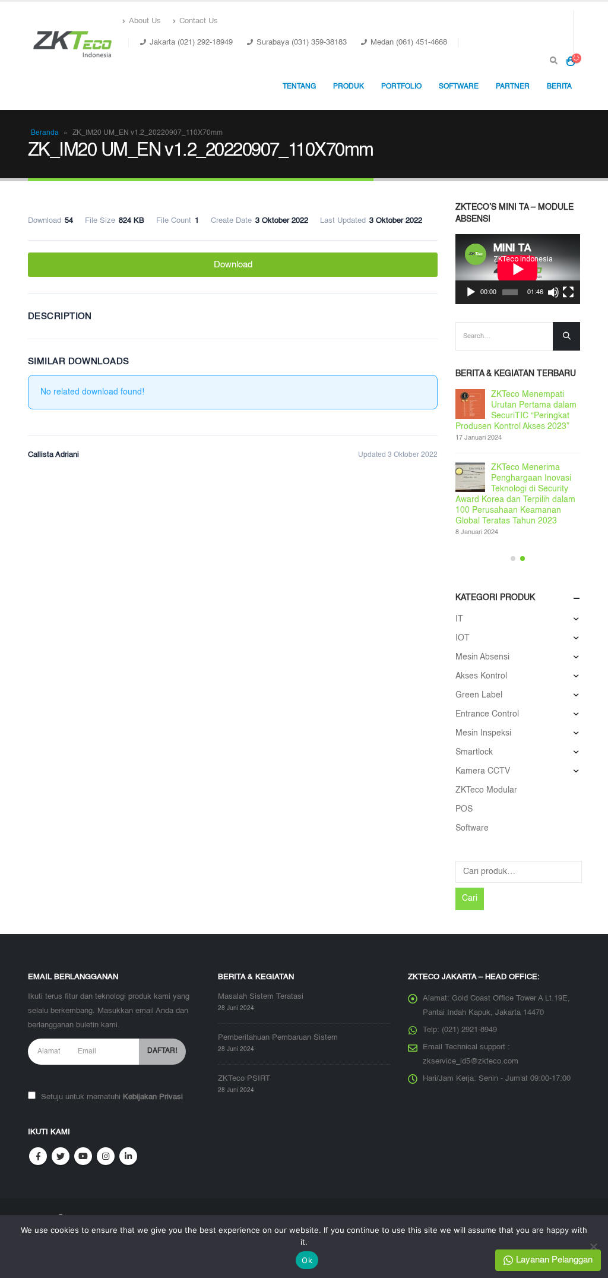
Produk (348, 86)
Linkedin (128, 1156)
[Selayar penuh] (568, 292)
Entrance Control (487, 714)
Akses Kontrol (481, 676)
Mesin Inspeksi (483, 733)
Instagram (106, 1156)
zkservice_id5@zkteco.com (470, 1061)
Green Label (478, 695)
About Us (145, 21)
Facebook (38, 1156)
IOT (462, 638)
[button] (513, 558)
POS (464, 809)
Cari (469, 898)
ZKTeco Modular (486, 790)
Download (233, 264)
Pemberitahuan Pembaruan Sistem (278, 1038)
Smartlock (474, 752)
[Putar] (471, 292)
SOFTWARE (459, 86)
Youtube (83, 1156)
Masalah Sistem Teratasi (260, 997)
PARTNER (513, 86)
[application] (517, 269)
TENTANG (299, 86)
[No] (593, 1246)
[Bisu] (553, 292)
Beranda (45, 133)
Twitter (60, 1156)
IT (459, 619)
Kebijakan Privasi (153, 1097)
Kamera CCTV (482, 771)
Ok (307, 1260)
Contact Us (198, 21)
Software (472, 828)
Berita (559, 86)
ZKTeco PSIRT (244, 1079)
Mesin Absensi (482, 657)
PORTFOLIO (401, 86)
